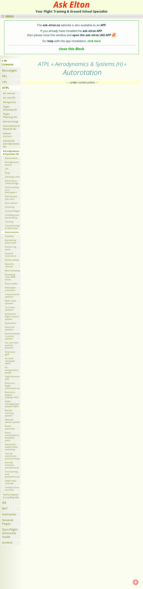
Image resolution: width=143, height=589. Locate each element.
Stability (9, 236)
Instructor (9, 514)
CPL (4, 82)
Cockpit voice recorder (12, 488)
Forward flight (12, 211)
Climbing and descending (12, 216)
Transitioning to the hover (12, 227)
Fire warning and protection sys (12, 474)
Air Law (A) (9, 93)
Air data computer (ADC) (10, 361)
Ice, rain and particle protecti (11, 345)
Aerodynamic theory (12, 163)
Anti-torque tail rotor (11, 197)
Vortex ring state (10, 248)
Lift (6, 168)
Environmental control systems (12, 336)
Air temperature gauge (11, 370)
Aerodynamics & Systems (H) (11, 152)
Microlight (9, 70)
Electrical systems (9, 328)
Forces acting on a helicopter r (12, 190)
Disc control (11, 203)
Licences (7, 64)
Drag (7, 172)
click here (94, 41)
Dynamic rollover (9, 265)
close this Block (71, 48)
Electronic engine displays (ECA (12, 395)
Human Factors (7, 135)
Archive (7, 542)
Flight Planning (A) (10, 108)
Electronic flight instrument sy (12, 385)
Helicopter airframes (10, 289)
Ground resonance (10, 254)
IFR (4, 503)
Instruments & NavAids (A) (11, 127)
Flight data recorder (10, 482)
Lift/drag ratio (12, 176)
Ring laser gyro (10, 353)
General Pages (7, 522)
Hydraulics (10, 323)
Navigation (9, 102)
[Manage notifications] (135, 582)
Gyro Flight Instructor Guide (10, 533)
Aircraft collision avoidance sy (11, 465)
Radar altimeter (10, 427)
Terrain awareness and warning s (12, 456)
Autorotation (12, 232)
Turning (9, 221)
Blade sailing (12, 260)
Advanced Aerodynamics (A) (11, 143)
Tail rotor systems (10, 308)
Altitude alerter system (12, 421)
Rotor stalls (11, 283)
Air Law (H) (9, 97)
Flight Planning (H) (10, 115)
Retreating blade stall (10, 241)
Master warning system (9, 413)
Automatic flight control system (12, 316)
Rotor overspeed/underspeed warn (12, 436)
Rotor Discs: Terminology (11, 182)
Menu (10, 16)
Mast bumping (12, 270)
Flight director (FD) (12, 377)
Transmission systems (12, 295)
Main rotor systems (10, 302)
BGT (5, 508)
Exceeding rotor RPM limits (10, 277)
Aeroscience (11, 158)
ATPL (5, 88)
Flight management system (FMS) (12, 404)
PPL (4, 76)
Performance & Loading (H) (10, 496)
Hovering (9, 207)
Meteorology (10, 121)
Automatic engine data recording (11, 447)
